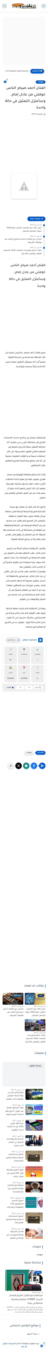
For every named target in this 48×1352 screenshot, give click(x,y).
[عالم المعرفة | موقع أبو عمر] (24, 6)
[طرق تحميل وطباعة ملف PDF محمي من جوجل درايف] (34, 1171)
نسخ (37, 687)
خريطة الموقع (32, 1334)
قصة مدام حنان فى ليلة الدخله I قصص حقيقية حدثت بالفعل (15, 1096)
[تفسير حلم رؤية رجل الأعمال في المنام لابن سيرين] (34, 1140)
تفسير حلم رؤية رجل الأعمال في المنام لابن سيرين (15, 1142)
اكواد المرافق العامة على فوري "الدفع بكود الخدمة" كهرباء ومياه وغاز (14, 1111)
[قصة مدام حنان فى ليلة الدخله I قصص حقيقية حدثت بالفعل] (34, 1094)
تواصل (9, 687)
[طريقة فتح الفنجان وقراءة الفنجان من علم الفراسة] (34, 1187)
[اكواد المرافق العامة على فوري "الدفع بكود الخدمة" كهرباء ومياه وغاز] (34, 1109)
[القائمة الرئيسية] (43, 6)
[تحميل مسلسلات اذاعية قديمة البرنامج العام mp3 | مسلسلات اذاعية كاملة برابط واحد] (34, 1156)
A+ (29, 687)
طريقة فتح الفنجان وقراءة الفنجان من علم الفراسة (15, 1188)
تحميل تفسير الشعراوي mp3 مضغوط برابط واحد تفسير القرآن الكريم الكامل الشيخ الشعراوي (15, 1204)
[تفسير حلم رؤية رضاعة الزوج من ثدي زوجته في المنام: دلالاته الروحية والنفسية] (34, 1233)
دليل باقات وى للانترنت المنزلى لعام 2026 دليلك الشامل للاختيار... (24, 229)
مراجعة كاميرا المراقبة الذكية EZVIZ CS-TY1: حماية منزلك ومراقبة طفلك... (16, 71)
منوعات (41, 82)
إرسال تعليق (35, 1066)
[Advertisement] (24, 41)
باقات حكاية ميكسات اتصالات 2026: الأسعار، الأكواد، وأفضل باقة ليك (22, 252)
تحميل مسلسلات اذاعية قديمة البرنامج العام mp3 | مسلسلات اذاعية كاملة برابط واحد (15, 1158)
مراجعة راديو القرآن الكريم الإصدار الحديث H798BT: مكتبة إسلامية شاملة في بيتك (26, 1299)
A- (20, 687)
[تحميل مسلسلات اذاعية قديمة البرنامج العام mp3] (34, 1217)
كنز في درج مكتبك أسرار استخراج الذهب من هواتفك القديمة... (23, 241)
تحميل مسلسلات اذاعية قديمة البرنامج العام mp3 (15, 1219)
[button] (34, 766)
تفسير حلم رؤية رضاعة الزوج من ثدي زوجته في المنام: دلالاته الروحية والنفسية (15, 1235)
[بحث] (4, 6)
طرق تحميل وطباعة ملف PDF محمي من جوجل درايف (15, 1173)
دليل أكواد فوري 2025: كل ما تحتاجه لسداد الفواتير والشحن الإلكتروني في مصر (15, 1127)
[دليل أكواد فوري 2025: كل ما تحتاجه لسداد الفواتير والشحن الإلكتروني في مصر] (34, 1125)
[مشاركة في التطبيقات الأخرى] (11, 766)
